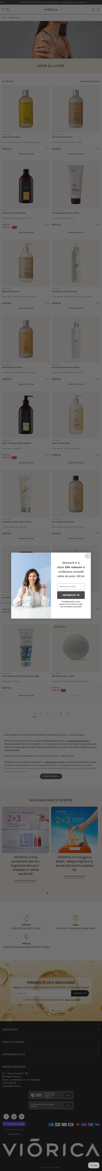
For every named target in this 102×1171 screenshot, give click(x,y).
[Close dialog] (87, 556)
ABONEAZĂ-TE (71, 595)
